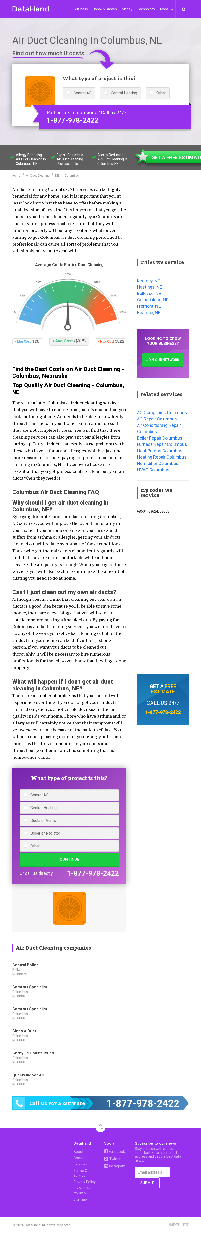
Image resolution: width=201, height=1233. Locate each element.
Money (127, 9)
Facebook (116, 1151)
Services (80, 1164)
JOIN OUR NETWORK (162, 360)
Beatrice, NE (149, 312)
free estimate (163, 689)
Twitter (114, 1159)
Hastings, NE (149, 287)
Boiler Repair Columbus (159, 438)
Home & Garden (105, 9)
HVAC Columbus (153, 469)
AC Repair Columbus (157, 418)
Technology (146, 9)
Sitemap (80, 1199)
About (78, 1151)
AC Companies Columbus (162, 412)
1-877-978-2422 (73, 120)
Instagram (116, 1166)
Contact (80, 1158)
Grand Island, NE (153, 299)
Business (81, 9)
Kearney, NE (148, 280)
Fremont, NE (149, 306)
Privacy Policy (85, 1182)
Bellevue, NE (149, 293)
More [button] (164, 9)
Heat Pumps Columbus (159, 450)
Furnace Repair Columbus (162, 444)
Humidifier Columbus (157, 463)
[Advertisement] (163, 216)
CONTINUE (69, 859)
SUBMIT (147, 1183)
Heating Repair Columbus (162, 457)
